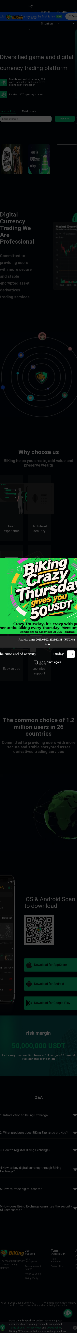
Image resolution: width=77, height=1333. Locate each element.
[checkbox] (47, 662)
